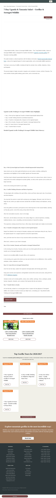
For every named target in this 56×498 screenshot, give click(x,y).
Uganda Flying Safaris (28, 458)
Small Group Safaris (27, 456)
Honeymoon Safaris (28, 454)
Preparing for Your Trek (10, 480)
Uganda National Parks (10, 454)
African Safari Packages (11, 6)
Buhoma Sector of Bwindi (10, 456)
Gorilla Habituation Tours (28, 461)
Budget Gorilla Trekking (28, 451)
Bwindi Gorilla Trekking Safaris (14, 487)
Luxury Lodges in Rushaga (45, 456)
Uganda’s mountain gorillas (40, 52)
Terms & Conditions (14, 489)
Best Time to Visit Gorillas (10, 477)
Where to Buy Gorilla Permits (10, 475)
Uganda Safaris (10, 449)
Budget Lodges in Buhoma (45, 451)
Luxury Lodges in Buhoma (45, 449)
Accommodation (28, 473)
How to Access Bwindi (10, 470)
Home (5, 6)
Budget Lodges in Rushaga (45, 458)
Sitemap (9, 489)
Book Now (15, 496)
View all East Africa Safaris (27, 416)
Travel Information (28, 471)
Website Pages (28, 475)
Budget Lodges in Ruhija (45, 454)
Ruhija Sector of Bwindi (10, 458)
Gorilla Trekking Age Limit (10, 471)
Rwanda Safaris (10, 451)
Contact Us (28, 470)
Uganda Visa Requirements (10, 468)
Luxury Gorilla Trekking (28, 449)
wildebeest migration (12, 275)
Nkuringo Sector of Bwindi (10, 461)
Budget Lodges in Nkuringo (45, 461)
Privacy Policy (4, 489)
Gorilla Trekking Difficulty (10, 473)
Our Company (28, 468)
